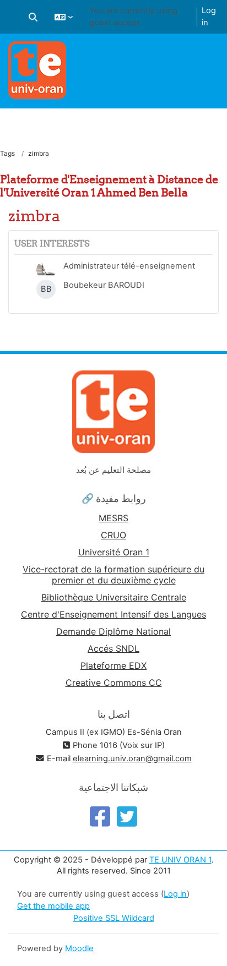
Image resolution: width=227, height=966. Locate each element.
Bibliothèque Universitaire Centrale (113, 597)
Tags (7, 153)
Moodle (79, 948)
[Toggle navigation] (212, 55)
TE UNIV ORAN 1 (180, 860)
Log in (209, 17)
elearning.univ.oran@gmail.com (132, 758)
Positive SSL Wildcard (113, 918)
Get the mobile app (53, 906)
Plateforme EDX (113, 665)
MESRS (113, 517)
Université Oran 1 (113, 552)
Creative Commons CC (114, 682)
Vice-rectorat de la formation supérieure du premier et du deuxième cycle (113, 575)
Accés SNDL (113, 648)
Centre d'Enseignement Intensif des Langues (113, 614)
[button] (33, 17)
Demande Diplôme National (113, 631)
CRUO (113, 535)
